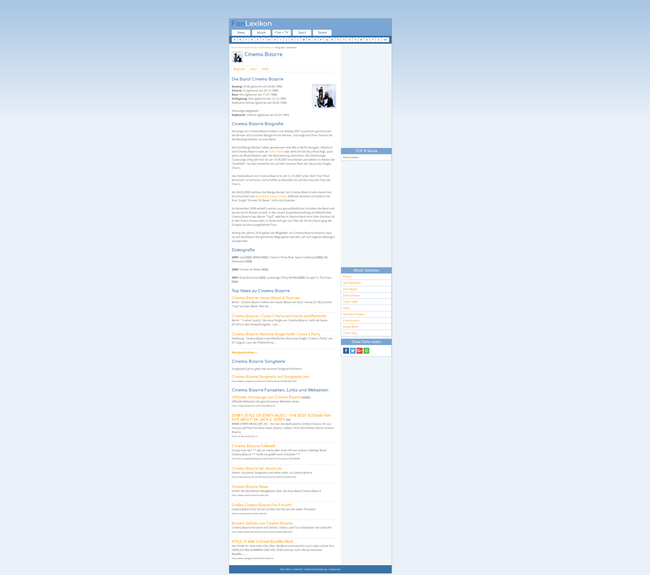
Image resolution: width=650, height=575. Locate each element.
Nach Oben (285, 569)
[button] (346, 351)
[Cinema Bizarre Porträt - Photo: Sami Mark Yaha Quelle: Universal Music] (238, 58)
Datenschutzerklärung (316, 569)
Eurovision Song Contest (271, 196)
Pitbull (347, 276)
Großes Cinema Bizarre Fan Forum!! (262, 505)
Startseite (236, 47)
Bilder (265, 69)
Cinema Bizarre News (250, 487)
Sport (302, 32)
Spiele (322, 32)
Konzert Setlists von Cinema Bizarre (262, 523)
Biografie (239, 69)
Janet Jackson (351, 295)
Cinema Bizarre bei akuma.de (257, 468)
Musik (261, 32)
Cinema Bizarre (266, 47)
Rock (254, 47)
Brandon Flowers (354, 314)
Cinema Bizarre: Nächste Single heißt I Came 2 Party (276, 334)
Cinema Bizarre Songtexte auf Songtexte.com (270, 377)
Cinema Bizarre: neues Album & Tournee (266, 298)
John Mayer (350, 289)
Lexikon (252, 23)
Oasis (346, 308)
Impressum (335, 569)
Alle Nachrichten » (244, 352)
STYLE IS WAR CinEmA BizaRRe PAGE (262, 541)
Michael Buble (352, 283)
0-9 (385, 39)
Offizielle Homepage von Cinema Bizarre (266, 397)
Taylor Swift (350, 302)
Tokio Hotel (276, 151)
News (241, 32)
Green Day (350, 333)
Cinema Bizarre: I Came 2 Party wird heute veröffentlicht (279, 316)
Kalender (297, 569)
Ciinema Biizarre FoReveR (253, 446)
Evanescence (351, 320)
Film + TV (281, 32)
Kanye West (350, 327)
